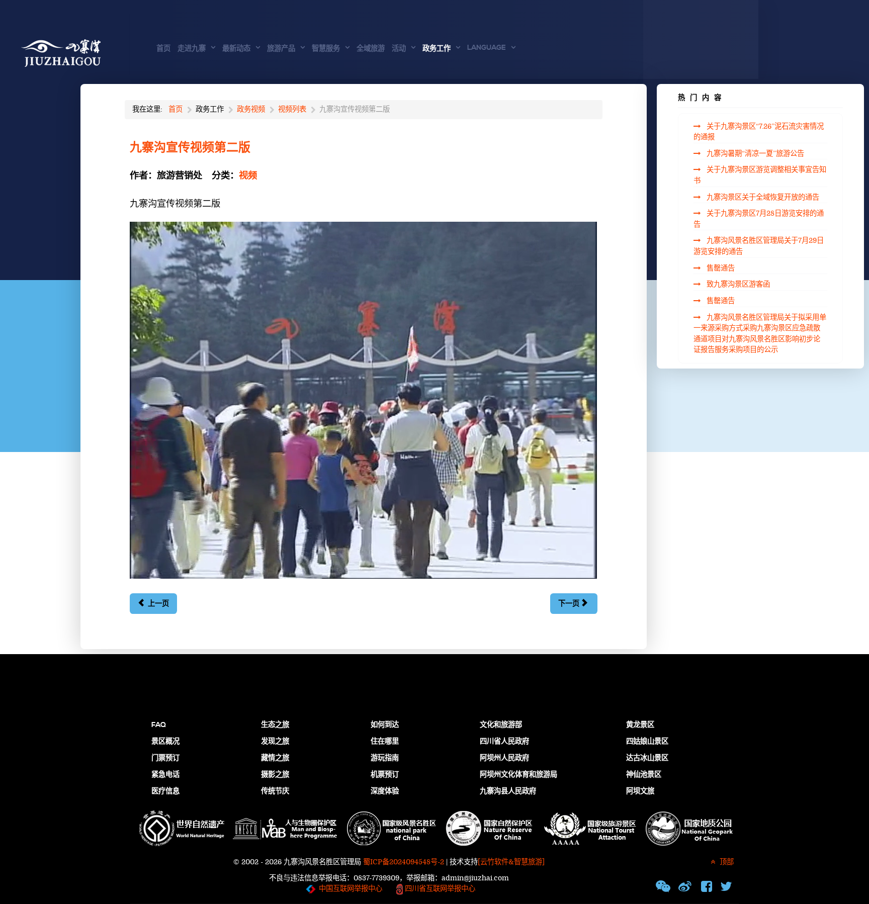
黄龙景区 (640, 725)
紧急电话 (165, 774)
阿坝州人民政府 (504, 758)
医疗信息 (165, 791)
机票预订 (385, 774)
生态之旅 (275, 725)
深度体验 (385, 791)
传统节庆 (275, 791)
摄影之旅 (275, 774)
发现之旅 (275, 741)
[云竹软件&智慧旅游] (511, 862)
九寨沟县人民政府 (508, 791)
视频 (248, 176)
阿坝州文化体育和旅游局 (518, 774)
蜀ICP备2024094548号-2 (403, 862)
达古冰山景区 (647, 758)
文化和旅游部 (501, 725)
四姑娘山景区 (647, 741)
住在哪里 (385, 741)
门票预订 (165, 758)
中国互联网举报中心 (350, 888)
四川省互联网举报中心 (439, 888)
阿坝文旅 (640, 791)
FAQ (158, 725)
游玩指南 (385, 758)
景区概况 (165, 741)
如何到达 (385, 725)
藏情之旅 (275, 758)
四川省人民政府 (504, 741)
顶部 (726, 862)
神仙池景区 (643, 774)
